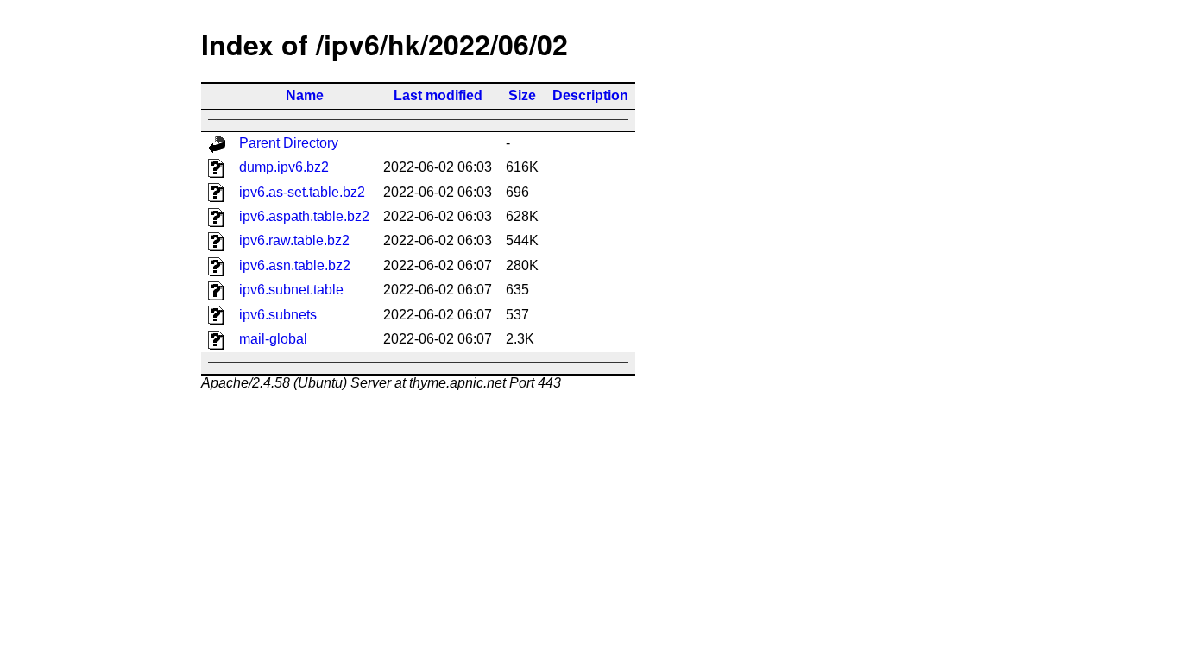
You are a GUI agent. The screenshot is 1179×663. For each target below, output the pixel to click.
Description (590, 95)
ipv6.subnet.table (291, 289)
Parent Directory (288, 143)
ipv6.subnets (278, 314)
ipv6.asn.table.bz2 (294, 265)
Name (305, 95)
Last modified (438, 95)
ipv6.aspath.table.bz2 (304, 216)
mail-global (273, 339)
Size (522, 95)
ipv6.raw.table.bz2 (294, 240)
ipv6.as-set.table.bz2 (302, 192)
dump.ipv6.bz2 (284, 167)
